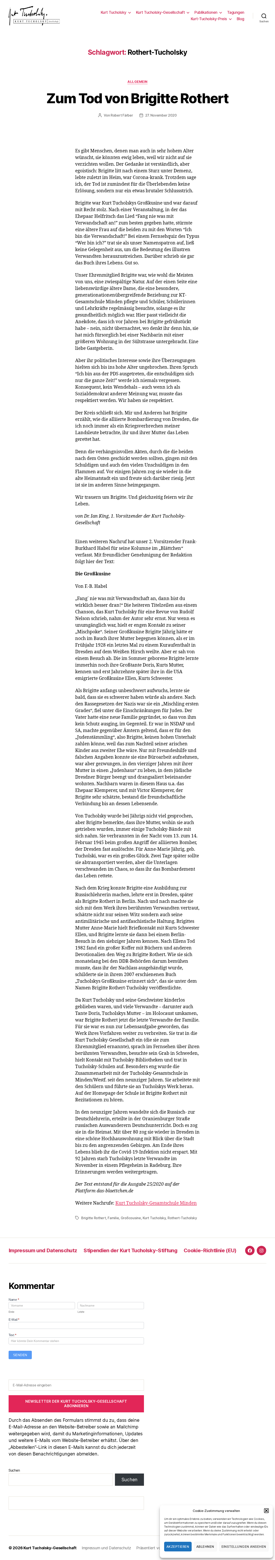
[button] (266, 1510)
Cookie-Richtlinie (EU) (210, 1250)
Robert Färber (122, 115)
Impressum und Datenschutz (43, 1250)
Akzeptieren (178, 1547)
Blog (240, 19)
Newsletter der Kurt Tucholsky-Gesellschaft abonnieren (76, 1403)
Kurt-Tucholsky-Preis (209, 19)
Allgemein (137, 82)
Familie (113, 1218)
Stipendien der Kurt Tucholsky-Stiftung (130, 1250)
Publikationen (205, 12)
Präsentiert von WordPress (159, 1548)
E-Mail (14, 1319)
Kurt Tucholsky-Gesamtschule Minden (156, 1203)
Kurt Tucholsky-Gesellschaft (160, 12)
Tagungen (235, 12)
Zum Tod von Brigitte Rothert (137, 98)
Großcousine (131, 1218)
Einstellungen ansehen (244, 1547)
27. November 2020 (161, 115)
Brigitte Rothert (93, 1218)
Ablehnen (205, 1547)
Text (12, 1335)
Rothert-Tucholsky (182, 1218)
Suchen (14, 1470)
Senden (20, 1355)
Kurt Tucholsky (113, 12)
